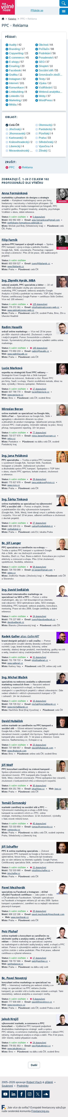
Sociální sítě (46, 70)
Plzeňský (44, 133)
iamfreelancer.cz (15, 964)
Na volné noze (3, 19)
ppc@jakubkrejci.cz (41, 1046)
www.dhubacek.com (16, 751)
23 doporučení (39, 745)
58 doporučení (39, 567)
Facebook (15, 70)
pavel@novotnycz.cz (42, 1002)
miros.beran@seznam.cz (44, 436)
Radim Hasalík (12, 327)
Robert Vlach (34, 1082)
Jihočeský (15, 129)
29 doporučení (39, 479)
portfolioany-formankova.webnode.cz (24, 223)
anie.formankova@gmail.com (46, 220)
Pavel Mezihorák (13, 887)
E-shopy (14, 61)
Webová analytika (49, 91)
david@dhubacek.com (42, 748)
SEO (41, 61)
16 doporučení (39, 701)
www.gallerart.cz (15, 663)
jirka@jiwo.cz (38, 789)
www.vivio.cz (13, 485)
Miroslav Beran (12, 409)
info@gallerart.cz (40, 660)
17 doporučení (39, 389)
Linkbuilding (16, 91)
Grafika (13, 74)
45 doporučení (39, 823)
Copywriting (16, 53)
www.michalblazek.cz (17, 707)
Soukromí (7, 1085)
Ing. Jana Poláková (15, 456)
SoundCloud (46, 1094)
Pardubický (45, 129)
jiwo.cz (58, 789)
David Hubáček (12, 721)
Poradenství (46, 57)
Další (34, 1065)
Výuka (42, 83)
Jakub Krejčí (10, 1019)
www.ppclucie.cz (15, 395)
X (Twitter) (37, 1094)
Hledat (63, 3)
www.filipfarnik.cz (15, 266)
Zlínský (43, 150)
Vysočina (44, 146)
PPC (12, 167)
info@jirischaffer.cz (41, 870)
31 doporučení (39, 657)
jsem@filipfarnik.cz (41, 263)
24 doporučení (39, 616)
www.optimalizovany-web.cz (20, 310)
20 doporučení (39, 911)
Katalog (12, 18)
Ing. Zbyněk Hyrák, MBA (18, 280)
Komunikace (16, 87)
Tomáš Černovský (14, 803)
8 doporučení (39, 999)
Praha (42, 137)
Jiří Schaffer (10, 846)
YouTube (5, 1094)
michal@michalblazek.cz (44, 704)
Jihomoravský (17, 133)
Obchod (43, 44)
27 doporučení (39, 523)
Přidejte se (37, 10)
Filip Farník (9, 240)
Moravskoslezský (19, 150)
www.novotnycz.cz (16, 1005)
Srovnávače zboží (49, 74)
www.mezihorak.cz (20, 917)
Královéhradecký (19, 142)
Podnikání (45, 53)
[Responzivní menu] (63, 11)
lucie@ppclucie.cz (40, 392)
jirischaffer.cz (13, 873)
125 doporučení (40, 304)
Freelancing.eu (4, 1107)
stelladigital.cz (14, 529)
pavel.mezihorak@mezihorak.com (48, 914)
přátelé (49, 1082)
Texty (42, 79)
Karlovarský (16, 137)
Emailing (14, 66)
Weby (42, 96)
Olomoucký (45, 125)
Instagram (15, 79)
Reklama (27, 167)
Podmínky (23, 1085)
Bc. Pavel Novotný (14, 978)
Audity (13, 44)
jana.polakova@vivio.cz (43, 482)
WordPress (45, 100)
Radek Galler (20, 636)
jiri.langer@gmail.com (42, 570)
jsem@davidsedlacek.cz (43, 619)
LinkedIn (14, 96)
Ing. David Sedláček (15, 590)
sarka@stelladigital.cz (42, 526)
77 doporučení (39, 432)
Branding (14, 49)
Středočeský (46, 142)
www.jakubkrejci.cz (16, 1048)
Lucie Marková (12, 368)
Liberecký (14, 146)
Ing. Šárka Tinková (15, 499)
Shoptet (43, 66)
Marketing (15, 100)
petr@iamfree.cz (40, 961)
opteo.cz (11, 573)
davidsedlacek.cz (15, 622)
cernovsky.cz (13, 829)
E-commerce (16, 57)
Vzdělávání (45, 87)
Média (12, 104)
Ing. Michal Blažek (14, 677)
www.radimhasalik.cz (17, 354)
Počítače (44, 49)
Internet (13, 83)
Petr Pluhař (10, 931)
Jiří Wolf (7, 765)
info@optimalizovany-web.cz (45, 307)
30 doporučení (39, 785)
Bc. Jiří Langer (11, 543)
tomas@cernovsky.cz (42, 826)
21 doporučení (39, 867)
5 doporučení (39, 217)
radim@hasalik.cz (40, 351)
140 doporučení (40, 348)
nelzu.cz (11, 438)
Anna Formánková (15, 193)
